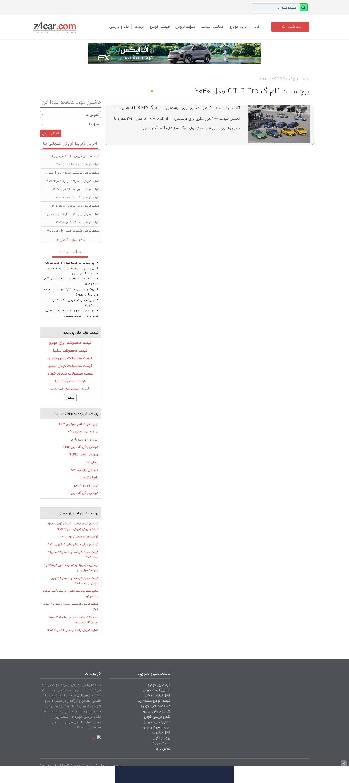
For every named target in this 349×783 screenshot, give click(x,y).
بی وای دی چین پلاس (84, 439)
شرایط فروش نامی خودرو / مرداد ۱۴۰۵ (75, 205)
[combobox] (70, 114)
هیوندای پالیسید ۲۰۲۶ (84, 469)
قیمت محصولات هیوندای (70, 389)
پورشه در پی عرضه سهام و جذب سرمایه (69, 262)
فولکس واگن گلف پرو (84, 492)
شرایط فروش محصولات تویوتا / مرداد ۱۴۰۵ (72, 181)
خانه (256, 26)
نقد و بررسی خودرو (157, 716)
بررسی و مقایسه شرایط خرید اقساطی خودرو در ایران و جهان (73, 271)
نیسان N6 (92, 462)
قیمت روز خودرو (159, 685)
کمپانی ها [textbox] (92, 115)
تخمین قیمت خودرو (156, 690)
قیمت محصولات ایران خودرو (70, 342)
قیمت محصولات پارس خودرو (70, 358)
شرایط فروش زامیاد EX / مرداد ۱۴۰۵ (77, 164)
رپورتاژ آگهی (161, 738)
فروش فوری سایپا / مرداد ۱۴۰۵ (79, 536)
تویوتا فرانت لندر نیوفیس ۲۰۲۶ (78, 423)
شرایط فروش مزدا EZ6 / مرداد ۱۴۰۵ (77, 222)
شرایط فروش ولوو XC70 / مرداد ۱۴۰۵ (76, 189)
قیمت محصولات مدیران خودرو (70, 373)
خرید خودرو (238, 26)
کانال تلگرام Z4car (157, 695)
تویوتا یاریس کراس (86, 485)
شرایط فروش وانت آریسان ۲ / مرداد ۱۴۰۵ (72, 629)
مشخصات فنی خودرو (155, 706)
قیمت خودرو (160, 26)
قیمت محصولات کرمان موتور (70, 366)
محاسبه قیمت (212, 26)
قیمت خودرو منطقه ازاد (154, 701)
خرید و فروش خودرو (155, 727)
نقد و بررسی (119, 26)
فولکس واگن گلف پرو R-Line (80, 446)
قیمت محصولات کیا (70, 381)
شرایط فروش (185, 26)
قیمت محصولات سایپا (70, 350)
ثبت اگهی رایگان (290, 26)
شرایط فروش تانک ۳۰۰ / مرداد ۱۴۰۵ (77, 197)
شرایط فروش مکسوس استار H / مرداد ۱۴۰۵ (72, 230)
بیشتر (70, 397)
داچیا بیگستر (90, 477)
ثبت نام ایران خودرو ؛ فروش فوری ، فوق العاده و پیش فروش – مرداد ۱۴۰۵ (72, 526)
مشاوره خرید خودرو (156, 722)
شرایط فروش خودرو (156, 711)
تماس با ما (163, 748)
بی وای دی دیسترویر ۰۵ (83, 431)
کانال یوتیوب (160, 732)
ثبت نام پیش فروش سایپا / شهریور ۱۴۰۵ (73, 156)
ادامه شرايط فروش (72, 240)
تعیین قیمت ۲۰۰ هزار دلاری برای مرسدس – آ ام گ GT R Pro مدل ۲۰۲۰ (176, 107)
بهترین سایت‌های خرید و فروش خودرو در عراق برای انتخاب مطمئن (71, 313)
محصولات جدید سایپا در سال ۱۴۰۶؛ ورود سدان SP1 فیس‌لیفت (73, 619)
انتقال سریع (50, 133)
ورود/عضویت (161, 743)
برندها (139, 26)
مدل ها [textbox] (94, 124)
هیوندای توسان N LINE (83, 454)
